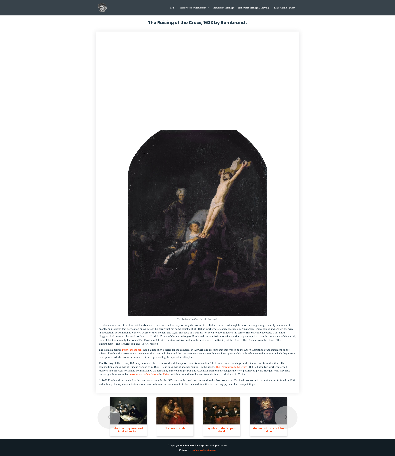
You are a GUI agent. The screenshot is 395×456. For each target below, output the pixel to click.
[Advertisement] (197, 82)
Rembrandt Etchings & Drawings (253, 7)
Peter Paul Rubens (132, 349)
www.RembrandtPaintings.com (203, 449)
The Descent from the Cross (231, 367)
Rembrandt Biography (284, 7)
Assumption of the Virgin (144, 374)
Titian (166, 374)
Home (172, 7)
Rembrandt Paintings (223, 7)
